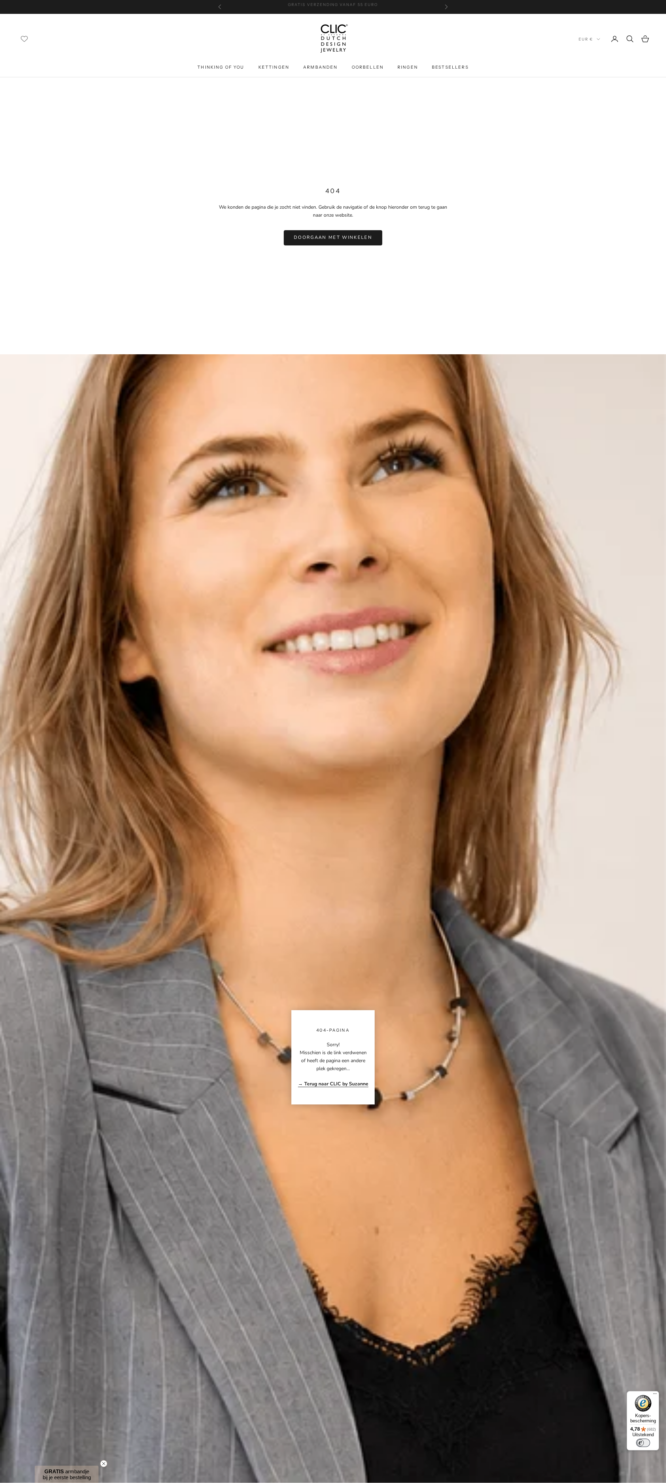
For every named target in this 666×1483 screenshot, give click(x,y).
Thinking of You (220, 67)
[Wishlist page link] (24, 38)
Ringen (408, 67)
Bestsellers (450, 67)
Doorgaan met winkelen (333, 237)
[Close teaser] (103, 1463)
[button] (67, 1474)
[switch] (643, 1443)
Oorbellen (368, 67)
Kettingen (273, 67)
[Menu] (655, 1395)
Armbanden (320, 67)
